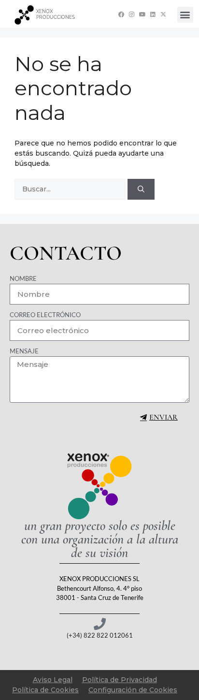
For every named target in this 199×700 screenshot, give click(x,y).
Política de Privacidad (119, 679)
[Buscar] (141, 189)
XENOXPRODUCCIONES (55, 14)
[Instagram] (132, 14)
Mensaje (24, 351)
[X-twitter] (163, 14)
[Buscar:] (71, 189)
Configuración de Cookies (132, 689)
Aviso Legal (52, 679)
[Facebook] (121, 14)
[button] (185, 15)
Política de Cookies (45, 689)
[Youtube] (142, 14)
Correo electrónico (45, 315)
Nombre (23, 278)
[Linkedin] (153, 14)
